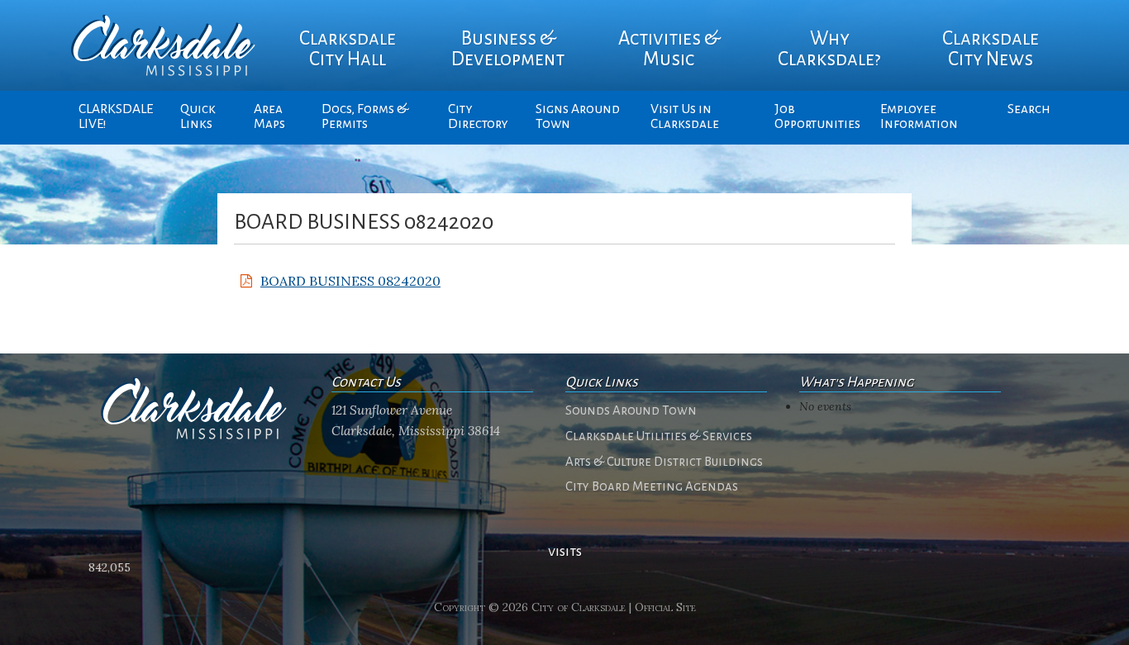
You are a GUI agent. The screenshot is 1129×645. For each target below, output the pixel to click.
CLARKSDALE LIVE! (116, 116)
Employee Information (919, 116)
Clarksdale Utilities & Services (658, 436)
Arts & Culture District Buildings (664, 461)
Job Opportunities (817, 116)
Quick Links (198, 116)
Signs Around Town (578, 116)
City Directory (478, 116)
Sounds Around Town (631, 410)
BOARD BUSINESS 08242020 (350, 281)
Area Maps (269, 116)
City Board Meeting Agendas (651, 486)
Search (1029, 109)
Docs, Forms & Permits (365, 116)
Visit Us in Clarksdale (684, 116)
